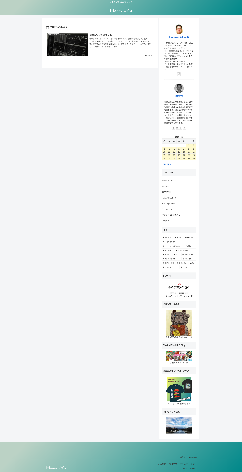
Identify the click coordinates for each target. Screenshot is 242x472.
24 (164, 158)
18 (169, 155)
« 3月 (164, 164)
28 (184, 158)
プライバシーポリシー (189, 464)
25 (169, 158)
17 (164, 155)
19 (174, 155)
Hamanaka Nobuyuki (179, 37)
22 (189, 155)
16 (194, 152)
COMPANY (162, 464)
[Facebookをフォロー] (180, 127)
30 (194, 158)
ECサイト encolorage (188, 457)
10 (164, 152)
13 (179, 152)
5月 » (169, 164)
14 (184, 152)
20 (179, 155)
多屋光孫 (179, 96)
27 (179, 158)
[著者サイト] (173, 127)
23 (194, 155)
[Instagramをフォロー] (184, 127)
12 (174, 152)
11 (169, 152)
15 (189, 152)
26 (174, 158)
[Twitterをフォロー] (179, 74)
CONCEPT (173, 464)
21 (184, 155)
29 (189, 158)
